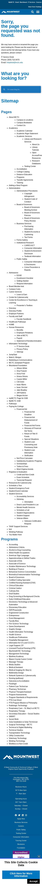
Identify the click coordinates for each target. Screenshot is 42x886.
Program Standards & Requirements (23, 697)
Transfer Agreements (25, 180)
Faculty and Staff (15, 316)
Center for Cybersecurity (18, 297)
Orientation (28, 502)
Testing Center (30, 166)
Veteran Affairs (22, 518)
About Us (35, 144)
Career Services (15, 292)
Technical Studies (16, 730)
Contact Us (21, 125)
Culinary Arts (14, 591)
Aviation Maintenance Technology (22, 566)
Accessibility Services (25, 496)
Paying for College (16, 406)
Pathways (13, 404)
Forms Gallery (22, 240)
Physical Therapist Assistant (20, 692)
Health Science (15, 635)
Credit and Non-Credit (25, 475)
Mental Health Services (26, 507)
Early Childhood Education (19, 599)
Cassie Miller (22, 379)
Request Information (25, 284)
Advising (20, 499)
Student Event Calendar (18, 491)
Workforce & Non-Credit (18, 744)
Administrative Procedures (27, 191)
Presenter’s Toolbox (24, 305)
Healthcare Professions (18, 637)
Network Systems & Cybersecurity (22, 675)
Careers (21, 826)
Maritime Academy (16, 656)
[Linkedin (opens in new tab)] (22, 815)
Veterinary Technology (18, 738)
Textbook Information (32, 256)
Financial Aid (22, 409)
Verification (28, 455)
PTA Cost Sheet (15, 700)
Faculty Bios (14, 621)
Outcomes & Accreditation (19, 681)
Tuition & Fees (22, 466)
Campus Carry (14, 289)
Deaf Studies (14, 594)
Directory (12, 308)
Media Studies (14, 665)
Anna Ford (21, 374)
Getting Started (22, 281)
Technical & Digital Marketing (20, 727)
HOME (11, 324)
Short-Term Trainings (35, 7)
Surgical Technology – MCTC (20, 725)
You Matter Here (15, 535)
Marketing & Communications (20, 360)
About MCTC (14, 117)
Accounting (13, 544)
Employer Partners (16, 314)
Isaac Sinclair (22, 387)
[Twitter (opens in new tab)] (19, 815)
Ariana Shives (22, 376)
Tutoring (20, 183)
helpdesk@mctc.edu (15, 62)
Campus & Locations (25, 120)
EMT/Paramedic (15, 610)
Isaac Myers (21, 385)
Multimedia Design (16, 673)
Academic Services (24, 136)
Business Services (24, 224)
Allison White (22, 368)
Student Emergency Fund (19, 488)
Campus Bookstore (24, 123)
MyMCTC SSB (15, 401)
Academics (13, 128)
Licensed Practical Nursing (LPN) (22, 648)
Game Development (17, 626)
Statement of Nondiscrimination (29, 341)
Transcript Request (24, 480)
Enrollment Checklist (25, 278)
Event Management (16, 618)
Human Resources (16, 327)
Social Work (13, 719)
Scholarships (22, 464)
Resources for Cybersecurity (20, 483)
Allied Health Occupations (19, 553)
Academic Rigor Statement (27, 133)
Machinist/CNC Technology (20, 651)
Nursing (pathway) (16, 678)
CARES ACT (29, 245)
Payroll (19, 338)
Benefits (20, 330)
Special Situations (31, 439)
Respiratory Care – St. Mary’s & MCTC (24, 708)
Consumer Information (33, 248)
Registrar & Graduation (18, 472)
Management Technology (19, 654)
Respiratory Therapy (17, 711)
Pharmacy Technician (17, 689)
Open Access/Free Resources (37, 155)
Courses (39, 2)
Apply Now (21, 819)
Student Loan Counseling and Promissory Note (31, 444)
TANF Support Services (18, 526)
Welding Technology (17, 741)
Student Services (15, 494)
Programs (20, 177)
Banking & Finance (16, 569)
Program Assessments (18, 695)
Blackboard (23, 2)
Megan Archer (22, 395)
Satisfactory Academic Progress (29, 461)
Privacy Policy (22, 349)
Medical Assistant (16, 667)
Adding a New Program (18, 185)
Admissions (13, 273)
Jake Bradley (22, 390)
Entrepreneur (14, 615)
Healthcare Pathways (17, 322)
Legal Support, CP (16, 645)
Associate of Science (17, 564)
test (10, 529)
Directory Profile (15, 311)
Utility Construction (16, 735)
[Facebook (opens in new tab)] (16, 815)
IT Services (31, 2)
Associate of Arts (15, 561)
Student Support (23, 516)
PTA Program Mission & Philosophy (23, 703)
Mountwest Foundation (18, 365)
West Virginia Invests (25, 469)
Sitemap (20, 352)
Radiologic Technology (18, 705)
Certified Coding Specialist (19, 580)
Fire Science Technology (19, 624)
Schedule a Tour (15, 485)
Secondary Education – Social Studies (24, 714)
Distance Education (24, 174)
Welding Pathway (16, 532)
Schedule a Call (23, 510)
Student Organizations (25, 513)
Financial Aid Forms (32, 425)
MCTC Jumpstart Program (19, 363)
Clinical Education (16, 585)
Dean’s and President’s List (27, 505)
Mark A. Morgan (15, 357)
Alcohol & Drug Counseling (20, 550)
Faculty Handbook (24, 319)
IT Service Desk (23, 346)
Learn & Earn (22, 294)
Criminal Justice (15, 588)
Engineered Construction (19, 613)
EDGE (19, 275)
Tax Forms (28, 237)
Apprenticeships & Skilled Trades (22, 558)
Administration (14, 188)
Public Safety (22, 259)
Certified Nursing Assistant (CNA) (22, 583)
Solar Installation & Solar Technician (23, 722)
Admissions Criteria (16, 547)
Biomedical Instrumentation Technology (24, 575)
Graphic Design (15, 629)
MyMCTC (11, 2)
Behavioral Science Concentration (22, 572)
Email (17, 2)
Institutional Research (25, 243)
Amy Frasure (22, 371)
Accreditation (22, 169)
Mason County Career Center (20, 659)
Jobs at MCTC (22, 335)
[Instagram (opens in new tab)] (26, 815)
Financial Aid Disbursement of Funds (30, 420)
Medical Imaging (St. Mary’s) (20, 670)
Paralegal (13, 684)
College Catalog (23, 172)
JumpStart (13, 355)
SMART (12, 716)
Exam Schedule (23, 477)
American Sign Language (19, 555)
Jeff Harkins (21, 393)
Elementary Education (17, 607)
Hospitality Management (18, 640)
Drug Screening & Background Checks (24, 596)
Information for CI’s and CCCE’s (21, 643)
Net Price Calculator (25, 458)
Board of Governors (24, 204)
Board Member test (16, 286)
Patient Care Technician (18, 686)
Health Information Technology (21, 632)
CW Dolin (20, 382)
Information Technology (18, 344)
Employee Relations (25, 333)
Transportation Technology (19, 733)
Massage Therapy (16, 662)
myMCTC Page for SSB (18, 398)
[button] (32, 12)
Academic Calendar (24, 131)
